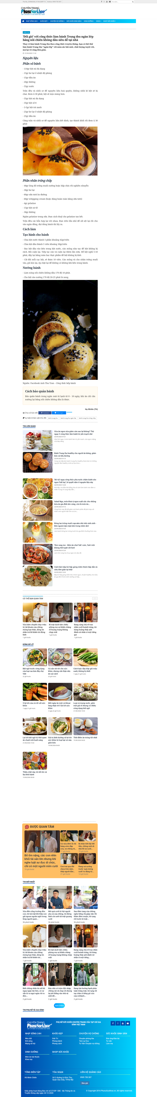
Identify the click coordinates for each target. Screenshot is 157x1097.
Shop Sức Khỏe (109, 21)
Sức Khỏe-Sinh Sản (74, 21)
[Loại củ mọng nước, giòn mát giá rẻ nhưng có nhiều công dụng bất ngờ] (85, 692)
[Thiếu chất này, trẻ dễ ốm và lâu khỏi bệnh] (35, 761)
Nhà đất (28, 1038)
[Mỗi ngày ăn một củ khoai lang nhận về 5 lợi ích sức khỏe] (60, 692)
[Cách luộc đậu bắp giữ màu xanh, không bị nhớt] (85, 657)
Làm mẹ (109, 1043)
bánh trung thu (53, 418)
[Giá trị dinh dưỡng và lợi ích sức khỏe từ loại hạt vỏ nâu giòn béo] (60, 726)
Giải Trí (55, 1038)
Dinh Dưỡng (88, 21)
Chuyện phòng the (86, 1038)
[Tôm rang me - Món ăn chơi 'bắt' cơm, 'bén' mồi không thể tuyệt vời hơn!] (38, 554)
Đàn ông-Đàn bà (112, 1038)
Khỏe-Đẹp (43, 21)
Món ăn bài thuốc (32, 1057)
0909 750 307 (85, 1077)
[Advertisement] (60, 803)
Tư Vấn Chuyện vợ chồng (89, 1043)
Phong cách (57, 1043)
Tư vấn (109, 1041)
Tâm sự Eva (84, 1041)
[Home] (23, 21)
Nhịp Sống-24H (31, 21)
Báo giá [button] (85, 1083)
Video (98, 21)
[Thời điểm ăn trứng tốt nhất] (85, 726)
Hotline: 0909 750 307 (54, 2)
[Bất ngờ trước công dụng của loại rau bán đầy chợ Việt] (35, 657)
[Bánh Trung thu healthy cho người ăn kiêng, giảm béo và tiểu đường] (38, 462)
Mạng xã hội (30, 1043)
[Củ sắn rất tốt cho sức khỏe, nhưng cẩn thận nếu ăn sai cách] (60, 657)
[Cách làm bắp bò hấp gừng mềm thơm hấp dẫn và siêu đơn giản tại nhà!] (38, 576)
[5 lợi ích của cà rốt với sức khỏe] (35, 692)
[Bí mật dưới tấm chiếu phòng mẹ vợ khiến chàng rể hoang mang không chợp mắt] (61, 612)
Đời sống (28, 1041)
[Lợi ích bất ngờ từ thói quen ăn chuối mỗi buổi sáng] (35, 726)
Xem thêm (59, 1005)
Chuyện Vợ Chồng (57, 21)
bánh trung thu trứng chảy (87, 418)
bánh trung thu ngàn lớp (68, 418)
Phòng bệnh (57, 1041)
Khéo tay (26, 32)
